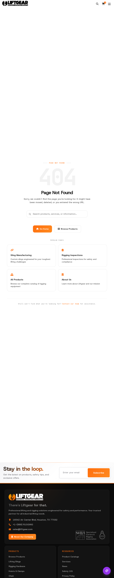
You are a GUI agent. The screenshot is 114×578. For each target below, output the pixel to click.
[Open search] (97, 4)
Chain (11, 576)
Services (66, 561)
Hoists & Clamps (16, 571)
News (64, 566)
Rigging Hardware (17, 566)
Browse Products (69, 228)
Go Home (44, 228)
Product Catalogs (70, 556)
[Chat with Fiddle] (107, 571)
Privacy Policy (68, 576)
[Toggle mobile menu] (109, 4)
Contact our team (70, 304)
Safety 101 (67, 571)
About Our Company (23, 536)
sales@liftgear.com (23, 529)
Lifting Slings (15, 561)
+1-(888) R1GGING (23, 524)
